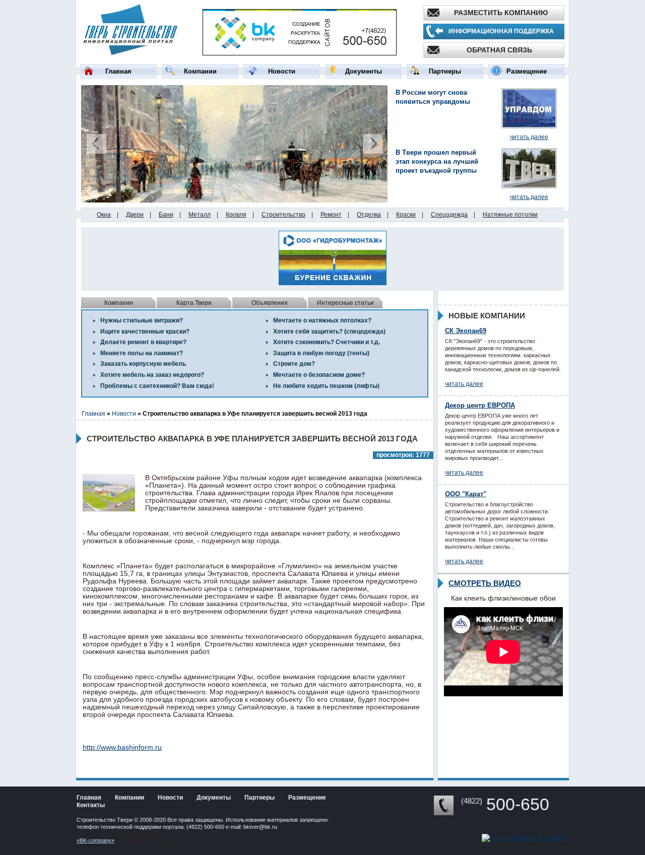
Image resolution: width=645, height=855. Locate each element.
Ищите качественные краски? (144, 331)
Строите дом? (294, 363)
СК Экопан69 (465, 331)
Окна (104, 214)
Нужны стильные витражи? (141, 320)
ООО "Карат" (465, 494)
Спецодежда (449, 214)
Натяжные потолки (510, 214)
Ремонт (331, 214)
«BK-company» (95, 840)
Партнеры (445, 71)
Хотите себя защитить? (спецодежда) (329, 331)
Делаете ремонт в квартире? (143, 342)
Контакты (91, 805)
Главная (118, 71)
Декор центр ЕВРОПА (480, 405)
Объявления (269, 302)
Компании (200, 71)
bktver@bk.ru (260, 827)
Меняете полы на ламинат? (141, 353)
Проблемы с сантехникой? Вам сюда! (157, 385)
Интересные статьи (345, 302)
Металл (199, 214)
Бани (166, 214)
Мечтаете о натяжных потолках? (322, 320)
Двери (135, 214)
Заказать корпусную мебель (143, 363)
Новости (281, 71)
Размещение (526, 71)
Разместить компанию (501, 13)
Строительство (283, 214)
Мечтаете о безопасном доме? (319, 374)
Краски (406, 214)
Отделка (369, 214)
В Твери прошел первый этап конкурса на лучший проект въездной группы (437, 161)
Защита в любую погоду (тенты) (321, 353)
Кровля (236, 214)
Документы (363, 71)
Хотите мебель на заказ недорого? (152, 374)
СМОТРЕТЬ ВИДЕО (484, 583)
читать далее (529, 137)
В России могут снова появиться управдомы (433, 97)
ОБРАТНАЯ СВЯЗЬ (499, 50)
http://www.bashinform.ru (122, 747)
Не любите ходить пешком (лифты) (326, 385)
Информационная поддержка (501, 31)
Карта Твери (194, 302)
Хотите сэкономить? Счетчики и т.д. (326, 342)
